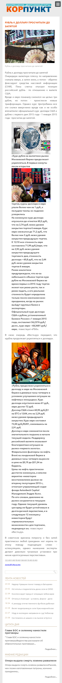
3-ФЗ (13, 560)
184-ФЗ (24, 560)
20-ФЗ (34, 560)
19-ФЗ (29, 560)
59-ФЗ (18, 560)
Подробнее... (51, 649)
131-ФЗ (8, 560)
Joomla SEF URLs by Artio (13, 564)
